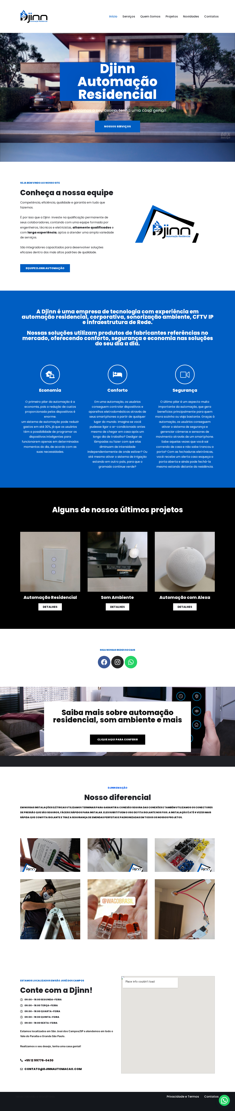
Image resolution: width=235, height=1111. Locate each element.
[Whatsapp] (131, 662)
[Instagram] (117, 662)
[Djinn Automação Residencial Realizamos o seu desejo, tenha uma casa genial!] (34, 16)
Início (113, 16)
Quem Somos (150, 16)
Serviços (128, 16)
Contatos (211, 16)
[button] (224, 1100)
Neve (19, 1096)
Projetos (172, 16)
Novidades (191, 16)
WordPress (47, 1096)
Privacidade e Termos (183, 1096)
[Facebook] (104, 662)
